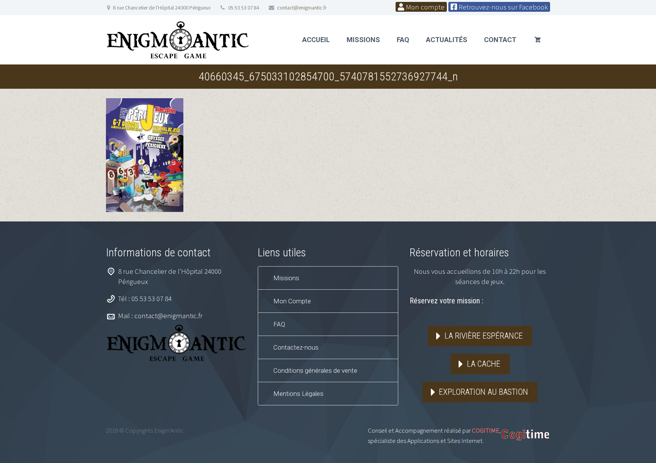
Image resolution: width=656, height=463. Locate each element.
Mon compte (424, 6)
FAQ (403, 40)
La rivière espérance (484, 336)
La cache (483, 364)
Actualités (446, 40)
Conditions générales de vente (315, 370)
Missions (363, 40)
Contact (500, 40)
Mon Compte (292, 301)
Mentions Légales (298, 393)
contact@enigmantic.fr (301, 7)
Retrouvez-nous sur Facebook (502, 6)
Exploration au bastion (483, 392)
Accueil (316, 40)
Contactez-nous (296, 347)
